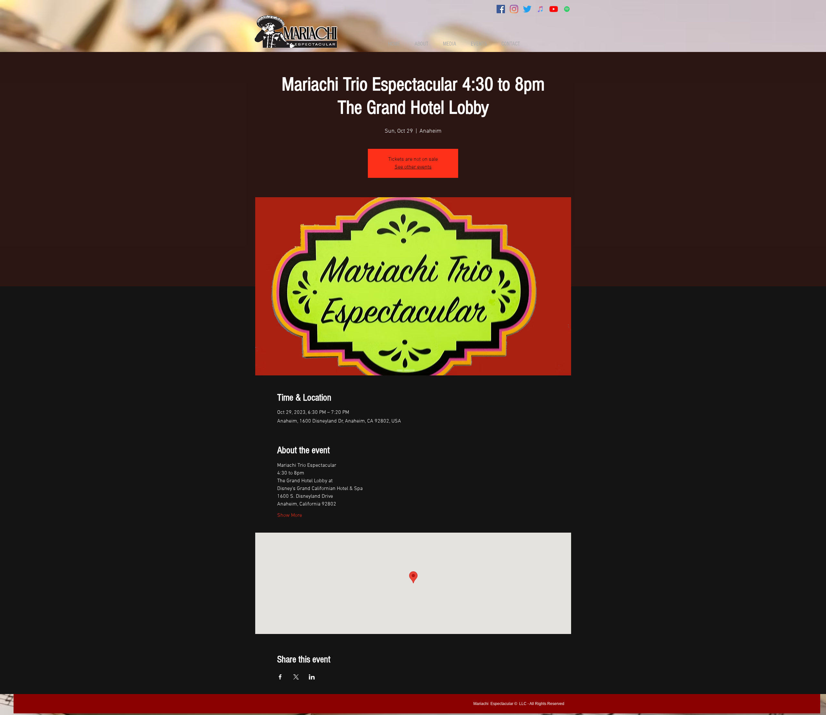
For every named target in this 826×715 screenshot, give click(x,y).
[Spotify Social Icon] (567, 9)
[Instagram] (514, 9)
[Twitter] (527, 9)
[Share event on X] (296, 676)
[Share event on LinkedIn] (312, 676)
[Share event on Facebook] (280, 676)
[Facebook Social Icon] (501, 9)
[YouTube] (553, 9)
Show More (289, 515)
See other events (413, 167)
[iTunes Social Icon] (540, 9)
